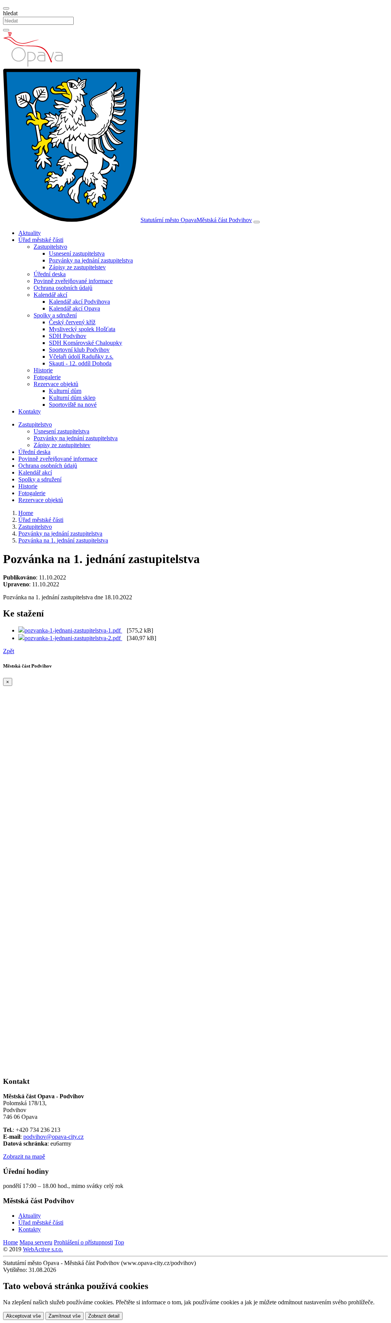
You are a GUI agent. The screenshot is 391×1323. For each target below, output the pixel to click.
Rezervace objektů (40, 500)
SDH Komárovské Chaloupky (85, 343)
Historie (43, 370)
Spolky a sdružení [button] (55, 315)
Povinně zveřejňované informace (73, 281)
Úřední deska (50, 274)
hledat (10, 13)
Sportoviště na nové (73, 404)
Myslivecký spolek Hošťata (82, 329)
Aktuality (29, 233)
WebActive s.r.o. (43, 1249)
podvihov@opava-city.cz (53, 1136)
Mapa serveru (35, 1242)
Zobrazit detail (104, 1316)
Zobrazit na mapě (24, 1156)
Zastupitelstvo (35, 424)
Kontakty (29, 411)
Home (10, 1242)
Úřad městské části (40, 1222)
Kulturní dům (65, 391)
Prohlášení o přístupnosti (83, 1242)
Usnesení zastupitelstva (77, 253)
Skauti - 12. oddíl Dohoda (80, 363)
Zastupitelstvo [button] (50, 246)
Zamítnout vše (64, 1316)
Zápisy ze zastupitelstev (77, 267)
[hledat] (6, 8)
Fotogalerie (47, 377)
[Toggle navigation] (257, 222)
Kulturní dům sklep (72, 397)
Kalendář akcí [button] (50, 294)
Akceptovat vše (23, 1316)
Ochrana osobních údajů (63, 288)
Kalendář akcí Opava (74, 308)
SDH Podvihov (67, 336)
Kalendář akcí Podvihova (79, 301)
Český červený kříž (72, 322)
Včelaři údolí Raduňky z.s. (81, 356)
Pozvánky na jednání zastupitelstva (91, 260)
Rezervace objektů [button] (56, 384)
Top (119, 1242)
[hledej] (6, 30)
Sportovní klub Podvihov (79, 349)
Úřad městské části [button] (40, 240)
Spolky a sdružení (39, 479)
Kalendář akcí (35, 472)
